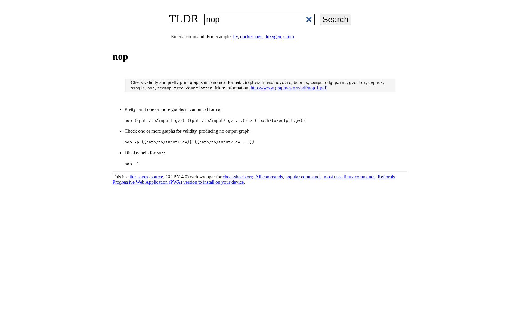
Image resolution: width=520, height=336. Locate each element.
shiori (288, 36)
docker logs (251, 36)
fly (235, 36)
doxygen (273, 36)
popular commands (303, 176)
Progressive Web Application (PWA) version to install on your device (178, 182)
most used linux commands (349, 176)
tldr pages (139, 176)
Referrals (386, 176)
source (157, 176)
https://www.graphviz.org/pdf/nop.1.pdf (288, 87)
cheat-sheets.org (238, 176)
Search (335, 19)
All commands (269, 176)
